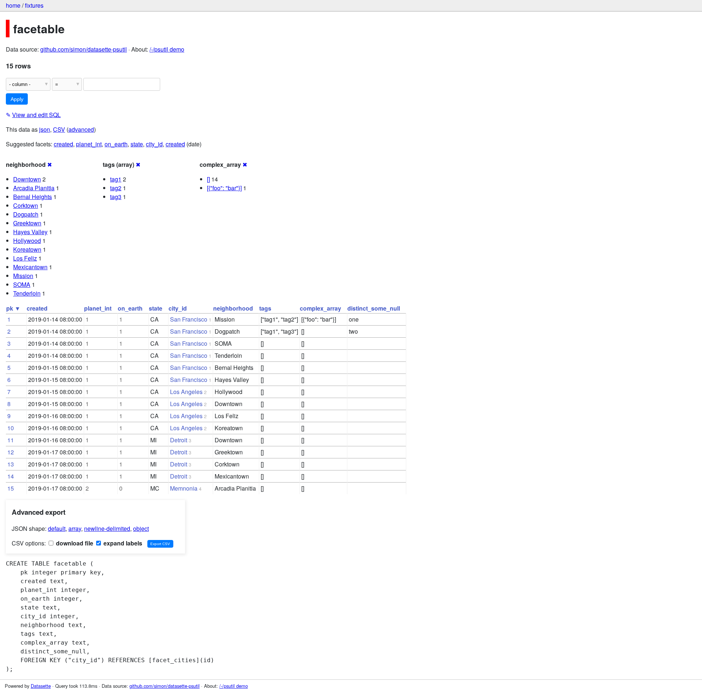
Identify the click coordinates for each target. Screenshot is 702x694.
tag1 (115, 179)
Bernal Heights (32, 196)
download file (73, 543)
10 (10, 428)
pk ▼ (13, 308)
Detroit (178, 440)
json (44, 129)
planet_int (89, 144)
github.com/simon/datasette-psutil (83, 49)
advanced (81, 129)
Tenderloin (27, 293)
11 (10, 440)
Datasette (41, 685)
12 (10, 452)
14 (10, 476)
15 (10, 488)
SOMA (21, 284)
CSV (59, 129)
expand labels (122, 543)
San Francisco (188, 319)
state (137, 144)
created (63, 144)
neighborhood (233, 308)
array (74, 528)
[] (208, 179)
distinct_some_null (373, 308)
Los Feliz (25, 258)
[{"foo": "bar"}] (224, 188)
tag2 (115, 188)
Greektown (27, 223)
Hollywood (27, 240)
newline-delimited (107, 528)
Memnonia (183, 488)
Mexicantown (30, 267)
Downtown (27, 179)
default (56, 528)
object (141, 528)
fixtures (34, 5)
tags (265, 308)
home (13, 5)
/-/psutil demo (167, 49)
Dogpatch (25, 214)
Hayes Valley (30, 232)
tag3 (115, 196)
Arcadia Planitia (33, 188)
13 (10, 464)
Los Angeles (186, 391)
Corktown (25, 205)
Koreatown (27, 249)
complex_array (320, 308)
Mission (23, 275)
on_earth (116, 144)
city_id (154, 144)
